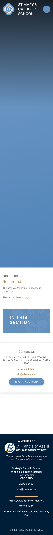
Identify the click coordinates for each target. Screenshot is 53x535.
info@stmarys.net (26, 374)
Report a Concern (26, 381)
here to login (23, 297)
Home (5, 276)
